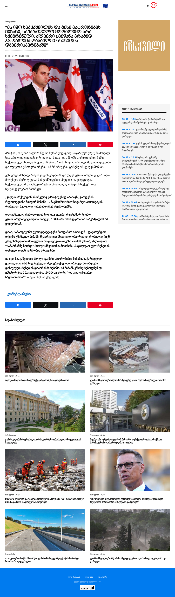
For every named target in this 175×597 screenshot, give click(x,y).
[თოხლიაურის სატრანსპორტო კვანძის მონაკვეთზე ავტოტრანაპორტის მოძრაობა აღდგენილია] (45, 530)
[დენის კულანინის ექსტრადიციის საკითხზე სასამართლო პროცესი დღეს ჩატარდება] (45, 411)
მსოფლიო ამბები (12, 376)
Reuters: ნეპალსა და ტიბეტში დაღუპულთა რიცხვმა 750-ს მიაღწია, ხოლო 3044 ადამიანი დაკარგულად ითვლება (146, 178)
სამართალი (10, 435)
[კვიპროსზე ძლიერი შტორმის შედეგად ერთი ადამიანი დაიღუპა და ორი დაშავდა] (130, 352)
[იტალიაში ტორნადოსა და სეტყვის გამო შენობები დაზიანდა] (45, 352)
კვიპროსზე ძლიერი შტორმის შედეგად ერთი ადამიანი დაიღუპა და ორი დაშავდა (145, 133)
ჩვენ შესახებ (74, 577)
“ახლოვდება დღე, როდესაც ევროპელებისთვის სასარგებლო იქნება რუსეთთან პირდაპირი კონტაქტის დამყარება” (147, 192)
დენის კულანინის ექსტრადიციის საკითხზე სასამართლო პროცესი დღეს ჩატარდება (146, 147)
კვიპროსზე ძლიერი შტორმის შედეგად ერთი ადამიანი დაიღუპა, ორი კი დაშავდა (145, 220)
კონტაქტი (102, 577)
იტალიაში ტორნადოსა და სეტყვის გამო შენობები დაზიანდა (143, 120)
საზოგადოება (10, 21)
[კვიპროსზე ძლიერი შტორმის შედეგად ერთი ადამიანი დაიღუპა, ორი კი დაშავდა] (130, 530)
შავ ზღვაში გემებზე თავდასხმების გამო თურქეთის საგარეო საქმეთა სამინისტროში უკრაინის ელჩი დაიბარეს (143, 162)
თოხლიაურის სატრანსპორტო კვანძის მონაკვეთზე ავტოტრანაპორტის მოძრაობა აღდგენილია (146, 206)
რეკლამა (89, 577)
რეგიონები (10, 554)
